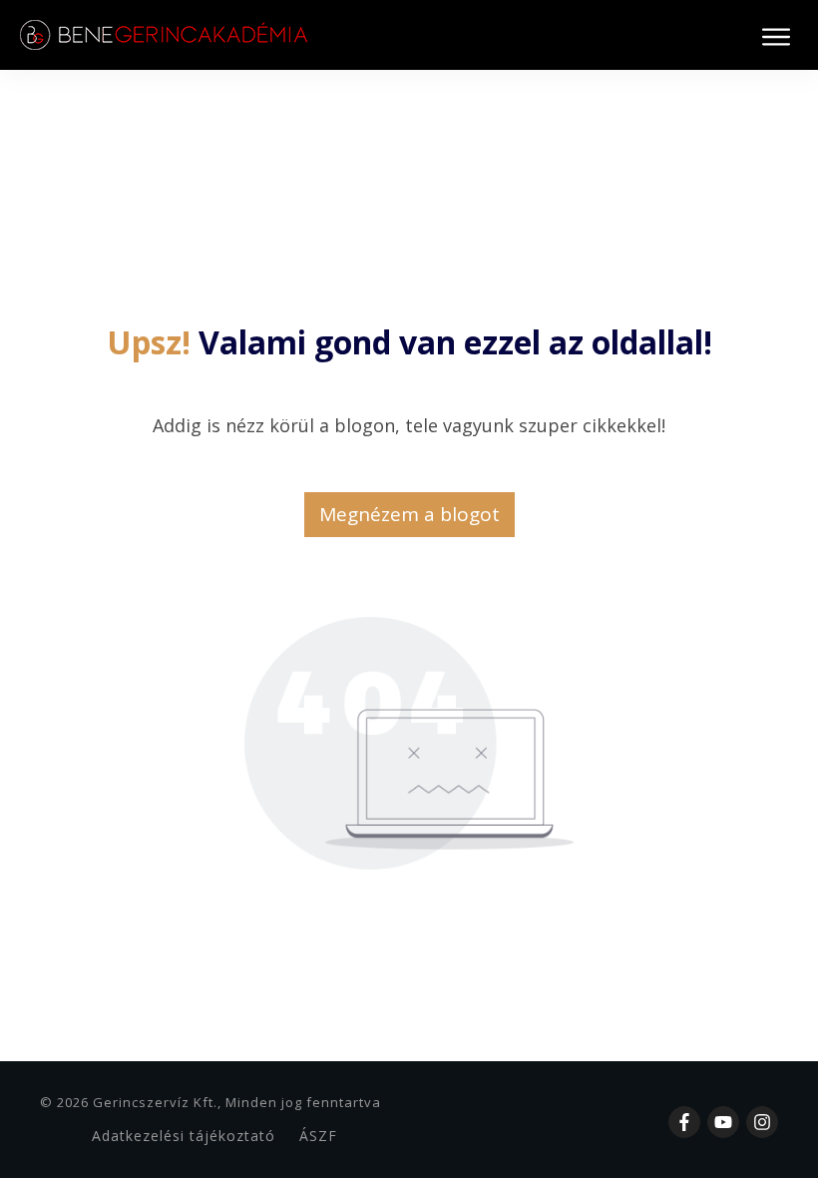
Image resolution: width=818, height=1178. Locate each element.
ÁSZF (318, 1135)
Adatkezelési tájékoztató (183, 1135)
